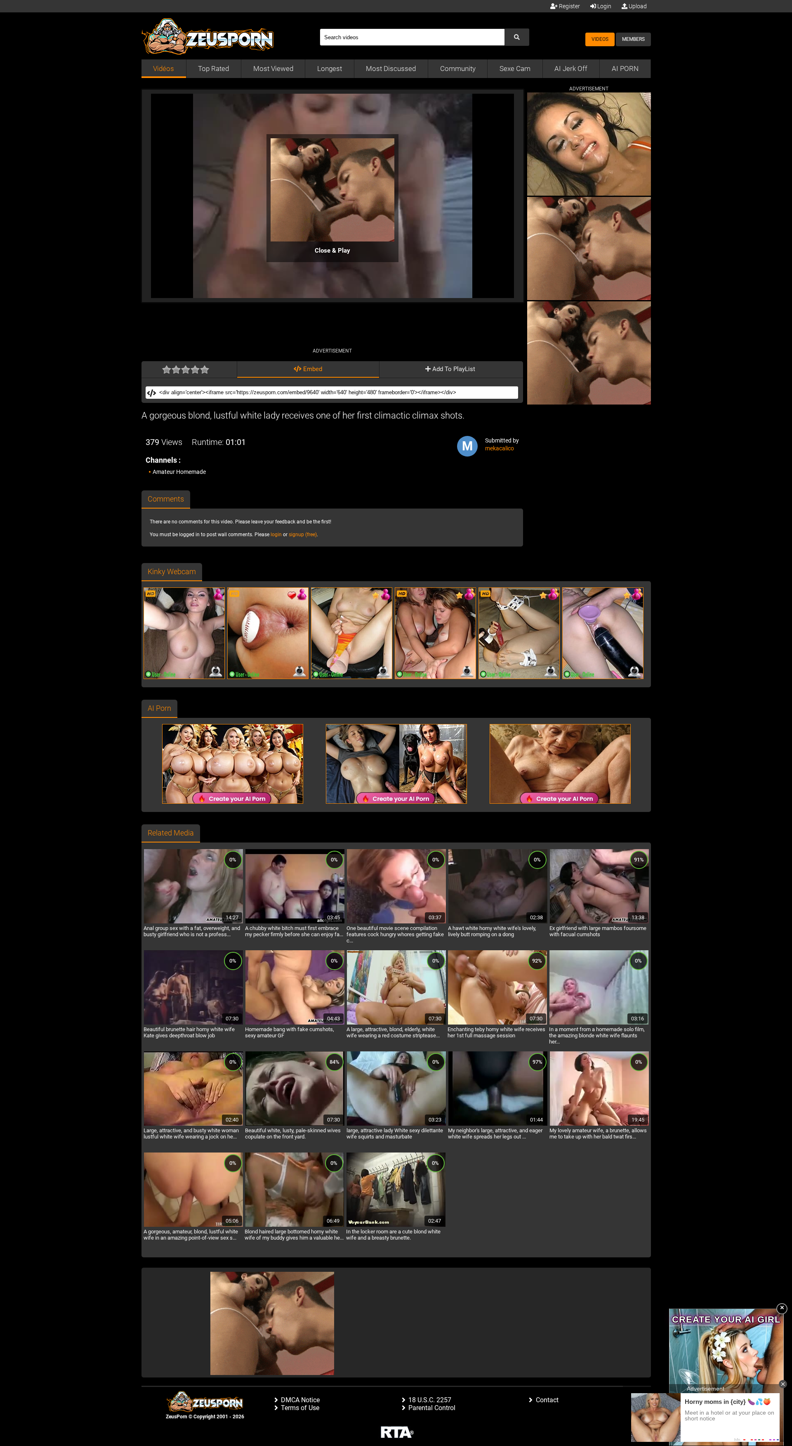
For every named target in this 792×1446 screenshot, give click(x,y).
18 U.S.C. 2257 (429, 1400)
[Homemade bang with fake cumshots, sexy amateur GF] (295, 1023)
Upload (637, 6)
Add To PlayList (453, 369)
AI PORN (625, 68)
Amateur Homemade (179, 472)
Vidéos (163, 68)
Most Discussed (391, 68)
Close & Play (332, 250)
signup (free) (303, 534)
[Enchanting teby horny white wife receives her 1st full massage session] (497, 1023)
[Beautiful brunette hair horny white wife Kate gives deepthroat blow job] (193, 1023)
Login (603, 6)
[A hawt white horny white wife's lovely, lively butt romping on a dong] (498, 922)
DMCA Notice (300, 1400)
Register (569, 6)
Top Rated (213, 68)
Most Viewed (273, 68)
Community (458, 68)
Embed (312, 369)
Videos (600, 39)
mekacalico (499, 448)
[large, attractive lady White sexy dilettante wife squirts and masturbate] (396, 1124)
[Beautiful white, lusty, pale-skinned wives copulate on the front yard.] (295, 1124)
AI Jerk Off (570, 68)
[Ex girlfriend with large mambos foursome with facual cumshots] (599, 922)
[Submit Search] (516, 37)
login (276, 534)
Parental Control (431, 1408)
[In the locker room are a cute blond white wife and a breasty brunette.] (396, 1225)
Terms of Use (300, 1408)
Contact (547, 1400)
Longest (329, 68)
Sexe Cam (515, 68)
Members (633, 39)
